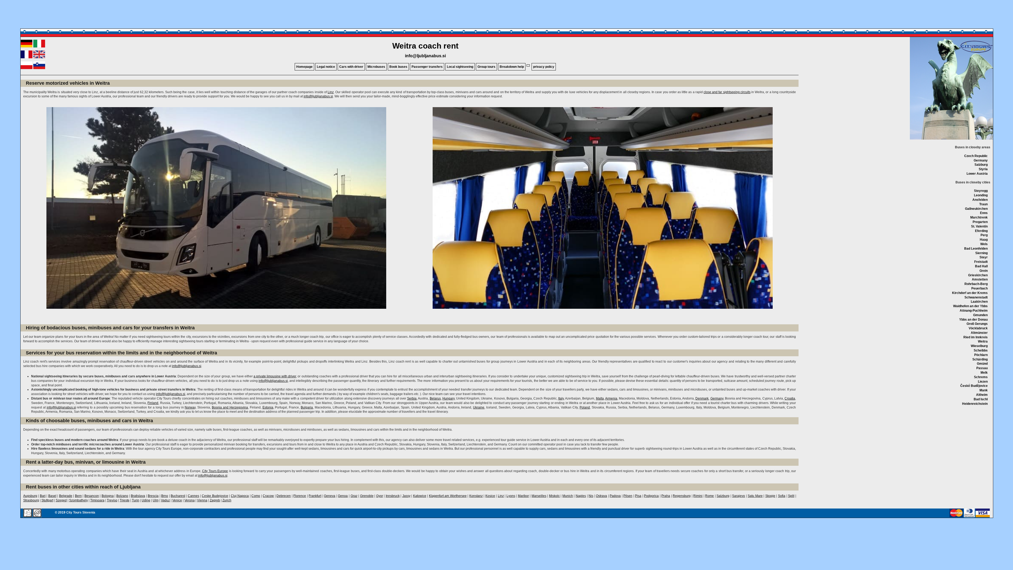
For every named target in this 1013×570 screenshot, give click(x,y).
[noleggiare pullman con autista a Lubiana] (39, 46)
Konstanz (476, 496)
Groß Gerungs (977, 324)
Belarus (435, 398)
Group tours (486, 67)
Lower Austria (977, 173)
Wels (984, 244)
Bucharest (178, 496)
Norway (190, 407)
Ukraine (478, 407)
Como (255, 496)
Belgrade (65, 496)
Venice (177, 500)
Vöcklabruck (978, 328)
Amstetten (980, 279)
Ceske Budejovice (215, 496)
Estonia (267, 407)
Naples (581, 496)
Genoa (343, 496)
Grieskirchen (978, 275)
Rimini (698, 496)
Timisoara (97, 500)
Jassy (406, 496)
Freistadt (981, 262)
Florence (299, 496)
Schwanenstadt (976, 297)
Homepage (304, 67)
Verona (189, 500)
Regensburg (682, 496)
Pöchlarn (981, 355)
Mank (983, 390)
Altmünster (979, 333)
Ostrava (601, 496)
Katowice (419, 496)
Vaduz (165, 500)
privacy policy (543, 67)
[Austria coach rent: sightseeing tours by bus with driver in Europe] (976, 52)
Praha (665, 496)
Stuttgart (47, 500)
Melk (984, 372)
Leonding (981, 195)
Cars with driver (351, 67)
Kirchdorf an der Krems (970, 293)
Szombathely (78, 500)
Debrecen (283, 496)
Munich (567, 496)
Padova (615, 496)
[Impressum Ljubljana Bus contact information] (27, 513)
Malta (600, 398)
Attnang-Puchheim (974, 310)
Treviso (112, 500)
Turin (135, 500)
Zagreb (215, 500)
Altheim (982, 395)
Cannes (193, 496)
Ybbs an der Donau (973, 319)
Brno (164, 496)
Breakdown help (512, 67)
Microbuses (376, 67)
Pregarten (980, 222)
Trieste (125, 500)
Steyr (983, 257)
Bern (78, 496)
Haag (984, 239)
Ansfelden (980, 200)
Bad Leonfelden (976, 248)
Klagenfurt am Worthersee (448, 496)
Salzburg (981, 165)
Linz (331, 92)
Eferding (981, 231)
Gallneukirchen (976, 209)
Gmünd (982, 363)
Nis (591, 496)
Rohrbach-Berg (976, 284)
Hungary (448, 398)
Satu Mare (755, 496)
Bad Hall (981, 266)
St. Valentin (979, 226)
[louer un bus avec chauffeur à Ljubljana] (26, 57)
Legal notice (326, 67)
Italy (561, 398)
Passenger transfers (427, 67)
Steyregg (981, 191)
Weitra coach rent (425, 45)
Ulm (156, 500)
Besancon (91, 496)
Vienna (202, 500)
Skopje (770, 496)
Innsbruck (393, 496)
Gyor (379, 496)
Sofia (781, 496)
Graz (354, 496)
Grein (983, 271)
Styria (983, 169)
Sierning (981, 253)
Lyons (510, 496)
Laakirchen (979, 301)
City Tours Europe (215, 471)
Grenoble (367, 496)
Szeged (61, 500)
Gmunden (980, 315)
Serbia (412, 398)
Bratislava (138, 496)
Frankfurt (315, 496)
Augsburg (30, 496)
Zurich (226, 500)
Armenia (611, 398)
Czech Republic (976, 156)
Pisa (638, 496)
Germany (981, 160)
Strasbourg (31, 500)
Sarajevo (738, 496)
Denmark (702, 398)
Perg (984, 235)
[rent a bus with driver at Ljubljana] (39, 57)
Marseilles (539, 496)
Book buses (398, 67)
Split (791, 496)
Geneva (329, 496)
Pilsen (627, 496)
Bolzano (122, 496)
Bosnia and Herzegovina (230, 407)
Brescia (153, 496)
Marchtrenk (979, 217)
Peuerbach (979, 288)
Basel (52, 496)
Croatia (790, 398)
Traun (983, 204)
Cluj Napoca (240, 496)
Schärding (980, 359)
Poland (585, 407)
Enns (984, 213)
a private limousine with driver (275, 376)
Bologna (108, 496)
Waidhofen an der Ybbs (970, 306)
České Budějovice (974, 386)
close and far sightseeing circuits (727, 92)
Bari (43, 496)
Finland (152, 403)
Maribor (523, 496)
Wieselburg (979, 346)
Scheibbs (981, 350)
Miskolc (554, 496)
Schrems (981, 377)
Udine (146, 500)
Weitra (983, 341)
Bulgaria (307, 407)
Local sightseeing (460, 67)
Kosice (490, 496)
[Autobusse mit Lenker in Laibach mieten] (26, 46)
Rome (709, 496)
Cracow (268, 496)
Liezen (983, 381)
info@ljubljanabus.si (425, 56)
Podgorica (651, 496)
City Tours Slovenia (80, 512)
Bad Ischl (981, 399)
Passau (982, 368)
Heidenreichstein (975, 404)
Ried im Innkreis (975, 337)
